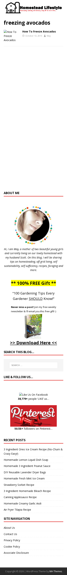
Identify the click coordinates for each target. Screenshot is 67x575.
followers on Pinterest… (33, 428)
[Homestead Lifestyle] (33, 13)
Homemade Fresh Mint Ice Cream (24, 478)
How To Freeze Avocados (39, 31)
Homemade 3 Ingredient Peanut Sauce (27, 466)
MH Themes (56, 571)
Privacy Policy (12, 540)
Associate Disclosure (16, 552)
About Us (9, 527)
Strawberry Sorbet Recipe (19, 485)
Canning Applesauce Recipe (20, 497)
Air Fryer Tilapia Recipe (17, 509)
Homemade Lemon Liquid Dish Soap (26, 460)
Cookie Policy (12, 546)
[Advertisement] (33, 122)
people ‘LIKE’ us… (33, 399)
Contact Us (10, 534)
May (49, 35)
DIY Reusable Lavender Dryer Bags (25, 472)
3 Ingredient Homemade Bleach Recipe (27, 491)
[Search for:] (33, 365)
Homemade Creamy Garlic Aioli (22, 503)
